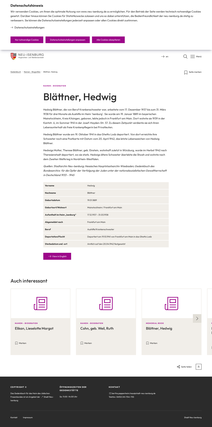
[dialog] (106, 25)
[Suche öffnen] (185, 56)
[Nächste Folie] (197, 318)
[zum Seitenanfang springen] (199, 367)
